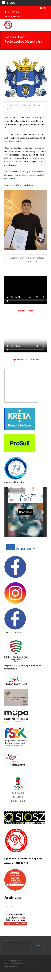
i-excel (32, 963)
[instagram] (44, 8)
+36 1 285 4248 (13, 12)
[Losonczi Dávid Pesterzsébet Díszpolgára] (25, 77)
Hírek (33, 105)
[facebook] (41, 8)
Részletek (8, 906)
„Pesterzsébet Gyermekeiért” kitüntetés (25, 258)
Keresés (7, 940)
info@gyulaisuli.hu (14, 16)
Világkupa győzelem (34, 261)
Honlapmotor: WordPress (14, 963)
